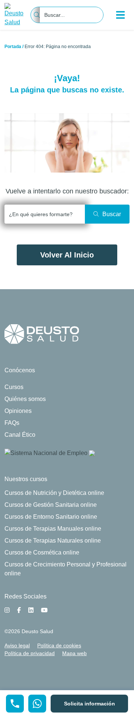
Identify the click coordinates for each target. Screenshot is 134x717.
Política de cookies (59, 645)
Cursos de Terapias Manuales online (52, 528)
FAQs (11, 423)
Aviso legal (17, 645)
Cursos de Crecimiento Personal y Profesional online (65, 569)
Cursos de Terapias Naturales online (52, 540)
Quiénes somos (25, 399)
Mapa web (74, 653)
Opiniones (18, 411)
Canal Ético (19, 435)
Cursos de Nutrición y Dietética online (54, 493)
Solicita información (89, 704)
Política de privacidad (29, 653)
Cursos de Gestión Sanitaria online (50, 505)
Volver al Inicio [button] (67, 255)
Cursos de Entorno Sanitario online (50, 517)
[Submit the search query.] (107, 214)
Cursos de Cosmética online (41, 552)
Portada (12, 46)
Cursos (13, 387)
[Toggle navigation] (121, 15)
